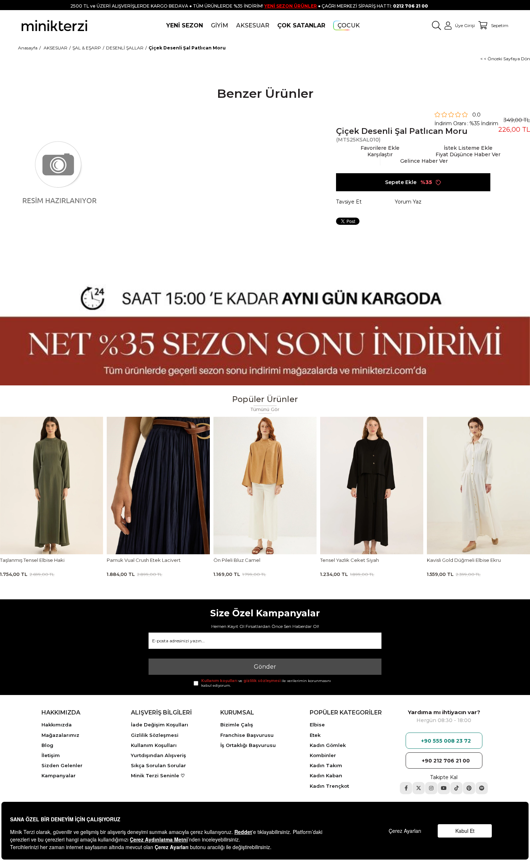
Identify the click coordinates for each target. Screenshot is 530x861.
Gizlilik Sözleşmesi (154, 735)
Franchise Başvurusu (247, 735)
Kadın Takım (326, 765)
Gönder (265, 666)
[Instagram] (431, 788)
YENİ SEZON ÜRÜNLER (290, 6)
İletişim (50, 755)
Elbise (317, 724)
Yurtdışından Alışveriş (158, 755)
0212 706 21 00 (410, 6)
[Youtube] (444, 788)
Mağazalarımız (60, 735)
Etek (315, 735)
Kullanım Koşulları (154, 745)
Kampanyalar (58, 775)
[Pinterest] (469, 788)
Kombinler (323, 755)
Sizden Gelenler (62, 765)
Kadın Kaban (326, 775)
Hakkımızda (56, 724)
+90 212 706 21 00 (446, 760)
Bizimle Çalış (236, 724)
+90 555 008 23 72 (446, 741)
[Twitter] (418, 788)
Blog (47, 745)
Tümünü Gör (265, 409)
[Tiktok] (456, 788)
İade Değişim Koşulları (159, 724)
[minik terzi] (54, 25)
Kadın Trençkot (329, 786)
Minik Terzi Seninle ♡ (158, 775)
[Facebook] (406, 788)
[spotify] (482, 788)
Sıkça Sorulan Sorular (158, 765)
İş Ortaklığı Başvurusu (248, 745)
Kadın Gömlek (328, 745)
